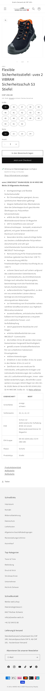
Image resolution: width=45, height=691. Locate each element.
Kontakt (8, 510)
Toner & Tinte (10, 559)
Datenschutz (10, 521)
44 (39, 112)
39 (39, 107)
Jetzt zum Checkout (23, 160)
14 (30, 133)
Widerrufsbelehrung (13, 515)
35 (5, 107)
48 (30, 118)
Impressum (9, 504)
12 (22, 133)
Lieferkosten (10, 526)
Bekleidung (9, 565)
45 (5, 118)
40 (5, 112)
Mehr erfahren (35, 389)
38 (30, 107)
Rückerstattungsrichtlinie (15, 538)
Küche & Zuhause (11, 587)
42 (22, 112)
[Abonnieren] (37, 657)
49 (39, 118)
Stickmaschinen (11, 576)
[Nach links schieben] (17, 62)
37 (22, 107)
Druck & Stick (10, 570)
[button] (5, 9)
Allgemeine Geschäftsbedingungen (18, 532)
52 (22, 124)
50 (5, 124)
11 (14, 133)
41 (14, 112)
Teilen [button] (7, 481)
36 (14, 107)
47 (22, 118)
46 (14, 118)
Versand (11, 98)
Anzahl (4, 139)
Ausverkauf (9, 543)
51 (14, 124)
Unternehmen (10, 581)
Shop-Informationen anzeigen (16, 175)
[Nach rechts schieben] (28, 62)
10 (5, 133)
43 (30, 112)
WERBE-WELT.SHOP (18, 687)
